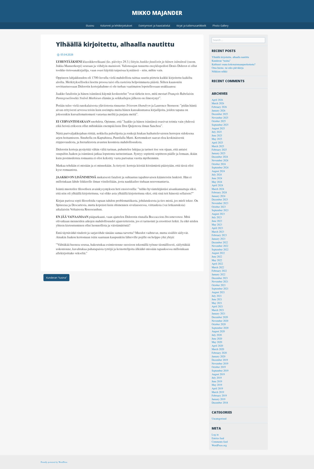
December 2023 (220, 199)
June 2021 (217, 299)
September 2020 (220, 328)
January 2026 (218, 110)
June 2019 (217, 381)
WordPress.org (219, 445)
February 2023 (219, 235)
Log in (215, 434)
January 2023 (218, 238)
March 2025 (218, 146)
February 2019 (219, 395)
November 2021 (220, 281)
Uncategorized (219, 418)
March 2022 (218, 267)
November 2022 (220, 246)
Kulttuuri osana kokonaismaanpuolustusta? (233, 64)
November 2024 (220, 160)
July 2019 (217, 377)
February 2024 (219, 192)
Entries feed (218, 438)
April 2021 (217, 306)
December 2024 (220, 156)
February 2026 (219, 107)
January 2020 (218, 356)
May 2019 (217, 384)
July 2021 (217, 296)
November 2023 (220, 203)
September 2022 (220, 249)
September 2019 (220, 370)
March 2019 (218, 392)
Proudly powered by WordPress (54, 462)
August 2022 (218, 253)
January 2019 (218, 399)
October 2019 (219, 367)
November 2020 (220, 320)
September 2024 (220, 167)
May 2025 (217, 139)
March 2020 (218, 349)
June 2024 (217, 178)
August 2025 (218, 128)
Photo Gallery (220, 25)
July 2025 (217, 131)
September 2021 (220, 288)
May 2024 (217, 181)
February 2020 (219, 352)
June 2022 (217, 256)
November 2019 (220, 363)
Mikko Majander (157, 13)
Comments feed (220, 441)
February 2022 (219, 270)
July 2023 (217, 217)
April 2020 (217, 345)
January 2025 (218, 153)
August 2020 (218, 331)
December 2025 (220, 114)
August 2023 (218, 213)
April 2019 (217, 388)
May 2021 (217, 303)
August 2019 (218, 374)
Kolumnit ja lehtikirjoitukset (116, 25)
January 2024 (218, 196)
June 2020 (217, 338)
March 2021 (218, 310)
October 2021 (219, 285)
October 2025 (219, 121)
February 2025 (219, 149)
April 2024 (217, 185)
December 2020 (220, 317)
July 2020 (217, 335)
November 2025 (220, 117)
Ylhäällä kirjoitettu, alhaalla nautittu (230, 57)
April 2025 (217, 142)
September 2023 (220, 210)
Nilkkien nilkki (219, 71)
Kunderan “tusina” (56, 277)
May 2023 (217, 224)
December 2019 (220, 360)
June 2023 (217, 221)
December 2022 (220, 242)
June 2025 (217, 135)
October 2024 (219, 164)
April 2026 (217, 99)
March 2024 (218, 189)
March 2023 (218, 231)
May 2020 (217, 342)
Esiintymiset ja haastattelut (154, 25)
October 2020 (219, 324)
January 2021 (218, 313)
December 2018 (220, 402)
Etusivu (90, 25)
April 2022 (217, 263)
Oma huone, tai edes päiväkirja (227, 67)
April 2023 (217, 228)
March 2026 (218, 103)
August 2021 (218, 292)
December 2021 (220, 278)
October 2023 (219, 206)
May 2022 (217, 260)
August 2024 (218, 171)
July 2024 (217, 174)
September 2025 (220, 124)
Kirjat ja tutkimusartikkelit (191, 25)
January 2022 (218, 274)
